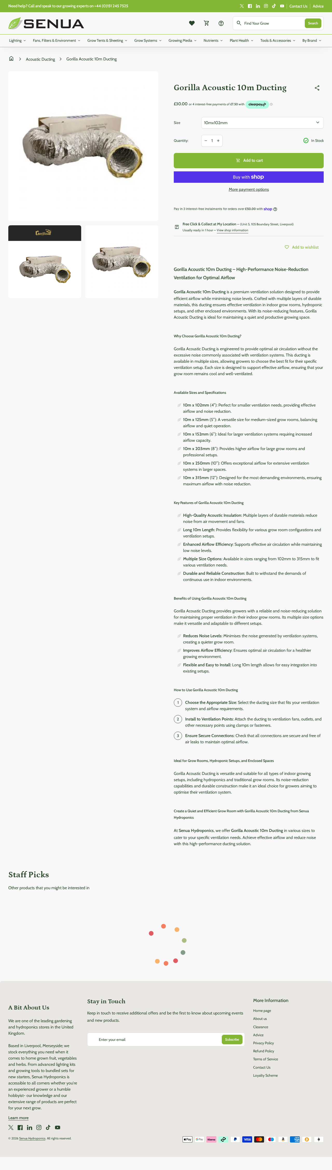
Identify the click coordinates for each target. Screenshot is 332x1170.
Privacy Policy (263, 1043)
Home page (262, 1010)
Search (313, 23)
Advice (318, 6)
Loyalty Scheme (265, 1075)
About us (260, 1018)
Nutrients (214, 40)
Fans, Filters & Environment (57, 40)
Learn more (18, 1117)
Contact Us (298, 6)
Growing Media (183, 40)
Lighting (18, 40)
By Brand (312, 40)
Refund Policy (263, 1051)
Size (177, 122)
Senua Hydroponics (32, 1138)
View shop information (232, 230)
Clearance (260, 1027)
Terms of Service (265, 1059)
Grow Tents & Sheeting (107, 40)
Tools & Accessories (278, 40)
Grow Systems (148, 40)
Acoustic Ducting (40, 59)
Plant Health (242, 40)
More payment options (249, 189)
